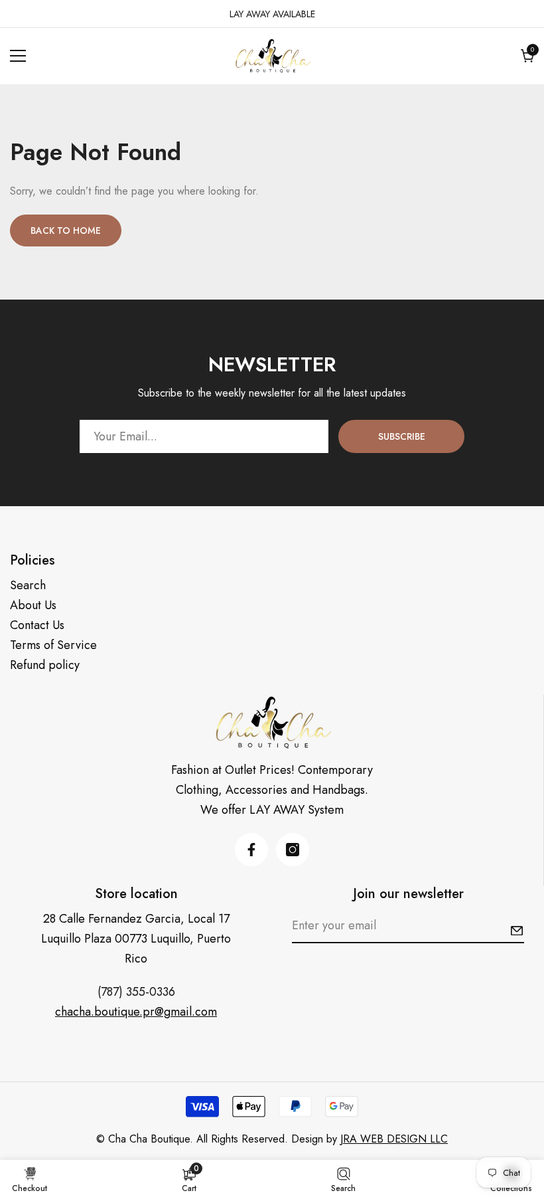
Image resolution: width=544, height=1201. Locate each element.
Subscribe (401, 436)
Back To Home (66, 230)
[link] (189, 1179)
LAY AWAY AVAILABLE (272, 14)
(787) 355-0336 (136, 991)
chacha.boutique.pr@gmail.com (136, 1011)
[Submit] (517, 931)
